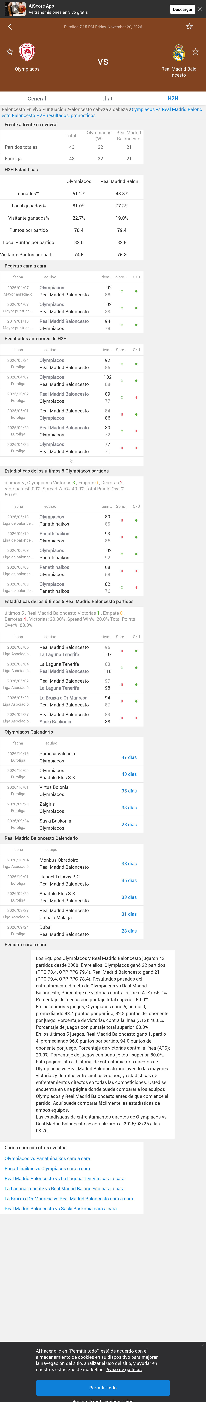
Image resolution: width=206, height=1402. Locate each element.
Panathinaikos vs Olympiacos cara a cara (47, 1168)
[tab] (37, 98)
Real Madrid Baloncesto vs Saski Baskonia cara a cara (61, 1209)
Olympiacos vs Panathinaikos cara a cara (47, 1158)
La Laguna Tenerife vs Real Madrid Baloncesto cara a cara (64, 1188)
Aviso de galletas (124, 1369)
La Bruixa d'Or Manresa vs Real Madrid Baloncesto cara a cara (69, 1199)
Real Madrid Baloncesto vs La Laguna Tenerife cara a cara (64, 1178)
